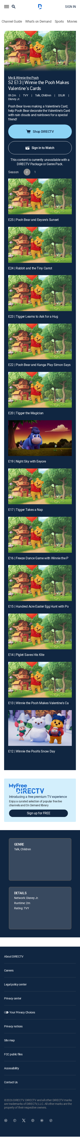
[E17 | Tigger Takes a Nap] (40, 486)
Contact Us (11, 1082)
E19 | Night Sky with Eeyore (27, 461)
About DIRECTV (13, 956)
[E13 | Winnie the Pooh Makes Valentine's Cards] (40, 680)
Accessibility (11, 1068)
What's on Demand (38, 21)
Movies (72, 21)
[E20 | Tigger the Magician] (40, 390)
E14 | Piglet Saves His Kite (26, 654)
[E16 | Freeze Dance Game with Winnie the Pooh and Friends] (40, 535)
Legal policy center (15, 984)
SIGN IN (70, 6)
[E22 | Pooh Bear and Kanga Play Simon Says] (40, 341)
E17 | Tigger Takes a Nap (25, 509)
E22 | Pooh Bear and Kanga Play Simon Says (39, 364)
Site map (9, 1040)
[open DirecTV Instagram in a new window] (32, 1120)
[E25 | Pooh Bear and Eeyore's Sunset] (40, 196)
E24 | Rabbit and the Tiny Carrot (30, 268)
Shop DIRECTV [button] (43, 131)
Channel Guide (12, 21)
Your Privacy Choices (22, 1012)
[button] (6, 6)
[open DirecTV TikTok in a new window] (51, 1120)
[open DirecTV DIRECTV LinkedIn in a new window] (5, 1120)
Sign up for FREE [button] (38, 813)
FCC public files (13, 1054)
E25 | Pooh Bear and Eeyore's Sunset (33, 219)
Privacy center (12, 998)
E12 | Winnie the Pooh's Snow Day (31, 751)
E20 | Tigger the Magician (25, 413)
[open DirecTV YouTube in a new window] (41, 1120)
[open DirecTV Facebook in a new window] (14, 1120)
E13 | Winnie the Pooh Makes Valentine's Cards (40, 703)
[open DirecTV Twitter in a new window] (23, 1120)
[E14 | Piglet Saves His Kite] (40, 631)
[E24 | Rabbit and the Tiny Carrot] (40, 245)
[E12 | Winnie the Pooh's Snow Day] (40, 728)
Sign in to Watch (43, 147)
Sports (59, 21)
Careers (9, 970)
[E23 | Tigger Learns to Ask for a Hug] (40, 293)
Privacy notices (13, 1026)
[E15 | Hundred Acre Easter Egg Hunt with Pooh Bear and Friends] (40, 583)
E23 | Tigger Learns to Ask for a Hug (33, 316)
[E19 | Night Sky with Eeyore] (40, 438)
